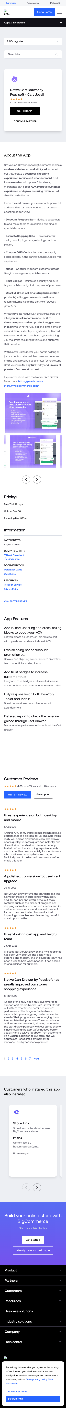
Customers (13, 1291)
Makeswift (55, 3)
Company (12, 1332)
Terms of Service (12, 584)
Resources (13, 1301)
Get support (43, 794)
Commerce (11, 3)
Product (11, 1270)
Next (36, 1058)
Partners (11, 1280)
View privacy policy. (37, 1379)
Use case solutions (19, 1311)
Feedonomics (33, 3)
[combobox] (33, 54)
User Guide (10, 574)
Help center (13, 1342)
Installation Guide (13, 569)
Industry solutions (18, 1321)
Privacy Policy (11, 589)
